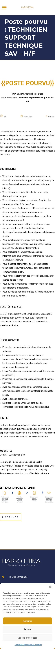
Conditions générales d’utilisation (28, 645)
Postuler (10, 517)
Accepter (27, 621)
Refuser (27, 629)
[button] (50, 587)
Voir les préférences (27, 637)
